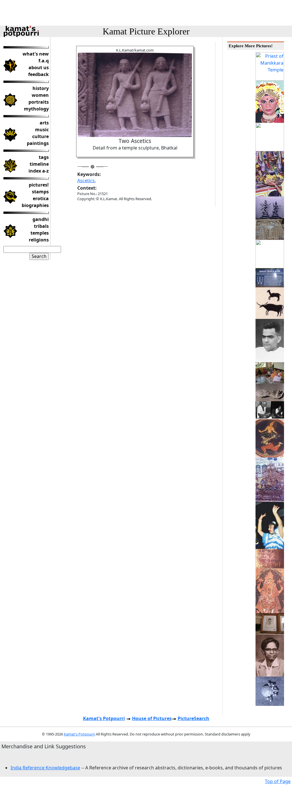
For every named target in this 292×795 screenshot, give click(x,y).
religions (39, 240)
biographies (35, 205)
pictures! (39, 185)
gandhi (41, 219)
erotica (41, 198)
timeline (39, 164)
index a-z (39, 171)
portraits (39, 102)
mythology (36, 109)
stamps (40, 191)
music (42, 129)
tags (44, 157)
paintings (38, 143)
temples (40, 233)
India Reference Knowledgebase (45, 768)
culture (40, 136)
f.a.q (43, 61)
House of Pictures (152, 718)
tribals (41, 226)
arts (44, 123)
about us (39, 67)
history (41, 88)
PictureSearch (193, 718)
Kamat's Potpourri (104, 718)
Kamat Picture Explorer (146, 31)
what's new (36, 54)
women (40, 95)
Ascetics (86, 180)
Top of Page (278, 781)
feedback (38, 74)
